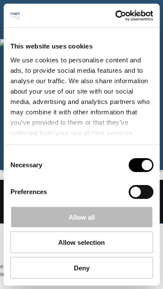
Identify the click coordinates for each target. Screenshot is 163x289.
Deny (82, 267)
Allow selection (81, 242)
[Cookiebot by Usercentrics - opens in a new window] (116, 15)
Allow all (82, 217)
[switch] (140, 192)
